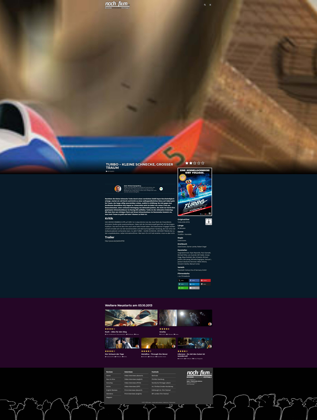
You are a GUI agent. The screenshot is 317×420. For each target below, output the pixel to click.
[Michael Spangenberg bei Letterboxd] (161, 189)
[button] (183, 280)
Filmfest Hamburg (158, 379)
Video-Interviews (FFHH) (132, 383)
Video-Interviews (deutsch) (133, 376)
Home (108, 376)
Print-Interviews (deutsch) (133, 390)
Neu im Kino (110, 379)
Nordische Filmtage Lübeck (161, 383)
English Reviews (111, 390)
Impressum (165, 402)
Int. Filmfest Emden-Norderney (162, 386)
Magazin (109, 397)
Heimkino (109, 394)
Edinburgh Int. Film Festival (161, 390)
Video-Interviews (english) (133, 379)
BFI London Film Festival (160, 394)
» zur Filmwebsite (184, 276)
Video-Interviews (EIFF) (132, 386)
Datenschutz (172, 402)
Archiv (108, 386)
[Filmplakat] (195, 193)
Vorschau (109, 383)
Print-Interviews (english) (133, 394)
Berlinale (155, 376)
